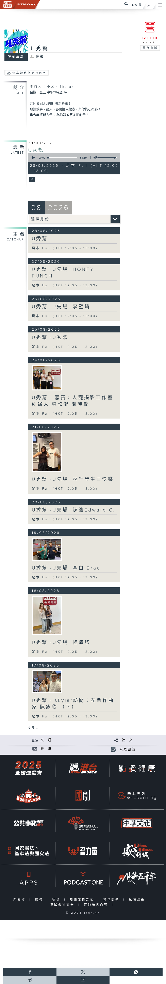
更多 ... (33, 728)
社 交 (127, 740)
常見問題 (112, 899)
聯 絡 (46, 749)
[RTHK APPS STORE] (28, 878)
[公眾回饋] (113, 749)
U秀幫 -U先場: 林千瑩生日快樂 (73, 479)
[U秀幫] (31, 180)
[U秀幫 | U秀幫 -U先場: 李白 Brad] (47, 549)
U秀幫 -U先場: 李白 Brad (66, 568)
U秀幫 (36, 150)
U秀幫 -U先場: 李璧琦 (61, 307)
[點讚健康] (137, 768)
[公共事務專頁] (28, 823)
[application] (73, 157)
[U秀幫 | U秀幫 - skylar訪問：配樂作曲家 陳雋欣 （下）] (47, 681)
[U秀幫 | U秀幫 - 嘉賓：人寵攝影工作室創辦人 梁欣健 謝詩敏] (47, 377)
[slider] (107, 158)
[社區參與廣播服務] (82, 823)
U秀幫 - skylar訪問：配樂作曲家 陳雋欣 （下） (73, 704)
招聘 (40, 899)
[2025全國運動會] (28, 768)
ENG (134, 4)
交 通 (46, 740)
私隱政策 (138, 899)
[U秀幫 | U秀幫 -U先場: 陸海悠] (47, 615)
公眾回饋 (127, 749)
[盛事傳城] (137, 850)
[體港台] (82, 768)
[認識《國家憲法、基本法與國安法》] (28, 850)
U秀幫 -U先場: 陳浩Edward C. (73, 510)
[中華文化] (137, 823)
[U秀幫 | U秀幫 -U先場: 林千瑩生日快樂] (47, 452)
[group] (94, 157)
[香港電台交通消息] (34, 740)
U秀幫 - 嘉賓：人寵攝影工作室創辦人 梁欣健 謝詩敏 (72, 401)
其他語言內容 (97, 904)
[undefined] (126, 3)
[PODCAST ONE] (82, 878)
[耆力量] (82, 850)
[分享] (116, 740)
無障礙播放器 (63, 904)
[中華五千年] (137, 878)
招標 (57, 899)
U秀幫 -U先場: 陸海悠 (61, 642)
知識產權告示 (83, 899)
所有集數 (15, 57)
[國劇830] (82, 795)
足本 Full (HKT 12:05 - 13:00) (65, 248)
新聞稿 (20, 899)
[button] (33, 157)
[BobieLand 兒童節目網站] (28, 795)
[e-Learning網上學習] (137, 795)
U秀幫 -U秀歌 (50, 337)
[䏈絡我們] (34, 748)
